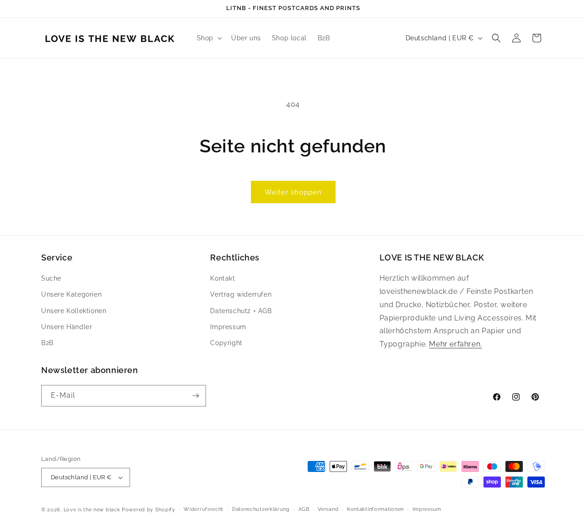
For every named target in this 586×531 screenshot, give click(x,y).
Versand (328, 509)
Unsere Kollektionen (73, 310)
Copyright (226, 343)
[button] (208, 38)
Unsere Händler (66, 327)
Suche (51, 278)
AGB (303, 509)
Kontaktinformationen (375, 509)
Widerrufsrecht (203, 509)
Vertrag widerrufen (240, 294)
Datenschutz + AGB (240, 310)
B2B (47, 343)
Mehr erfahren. (455, 344)
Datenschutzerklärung (261, 509)
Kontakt (222, 278)
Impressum (228, 327)
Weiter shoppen (293, 192)
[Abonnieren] (195, 395)
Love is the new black (92, 510)
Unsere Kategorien (71, 294)
